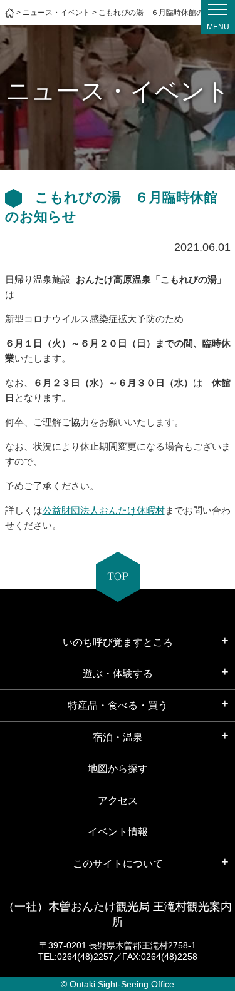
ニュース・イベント (56, 12)
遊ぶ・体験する (118, 673)
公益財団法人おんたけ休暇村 (104, 510)
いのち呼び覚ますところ (118, 642)
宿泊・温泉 (118, 737)
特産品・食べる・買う (118, 705)
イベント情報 (118, 831)
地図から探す (118, 768)
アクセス (118, 800)
